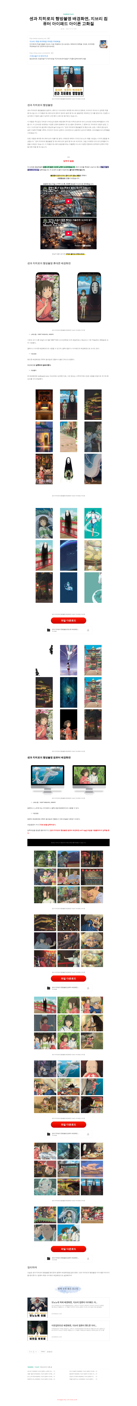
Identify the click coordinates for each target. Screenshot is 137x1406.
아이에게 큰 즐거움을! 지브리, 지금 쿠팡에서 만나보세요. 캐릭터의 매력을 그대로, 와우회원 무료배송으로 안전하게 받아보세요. (61, 45)
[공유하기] (33, 1351)
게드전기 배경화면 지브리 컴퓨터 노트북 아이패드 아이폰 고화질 (40, 1371)
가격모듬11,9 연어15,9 (38, 56)
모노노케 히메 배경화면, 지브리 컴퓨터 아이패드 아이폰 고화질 (40, 1376)
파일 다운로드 (68, 620)
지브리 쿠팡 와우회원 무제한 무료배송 (44, 41)
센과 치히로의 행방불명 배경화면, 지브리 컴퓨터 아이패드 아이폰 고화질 (68, 21)
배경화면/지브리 (68, 14)
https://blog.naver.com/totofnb (39, 53)
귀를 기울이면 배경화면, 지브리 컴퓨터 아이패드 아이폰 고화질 (40, 1374)
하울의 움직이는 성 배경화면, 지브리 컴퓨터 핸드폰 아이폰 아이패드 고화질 (82, 1379)
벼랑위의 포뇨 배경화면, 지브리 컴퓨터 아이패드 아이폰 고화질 (40, 1379)
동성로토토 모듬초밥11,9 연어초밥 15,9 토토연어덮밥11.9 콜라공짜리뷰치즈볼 (57, 59)
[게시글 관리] (36, 1351)
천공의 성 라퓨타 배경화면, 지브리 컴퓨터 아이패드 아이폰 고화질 (82, 1376)
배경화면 (30, 1367)
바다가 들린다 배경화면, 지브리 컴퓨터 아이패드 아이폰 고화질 (82, 1371)
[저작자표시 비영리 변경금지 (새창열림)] (49, 1352)
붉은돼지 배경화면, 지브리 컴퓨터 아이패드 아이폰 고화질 (82, 1374)
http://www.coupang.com (37, 38)
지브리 (37, 1367)
